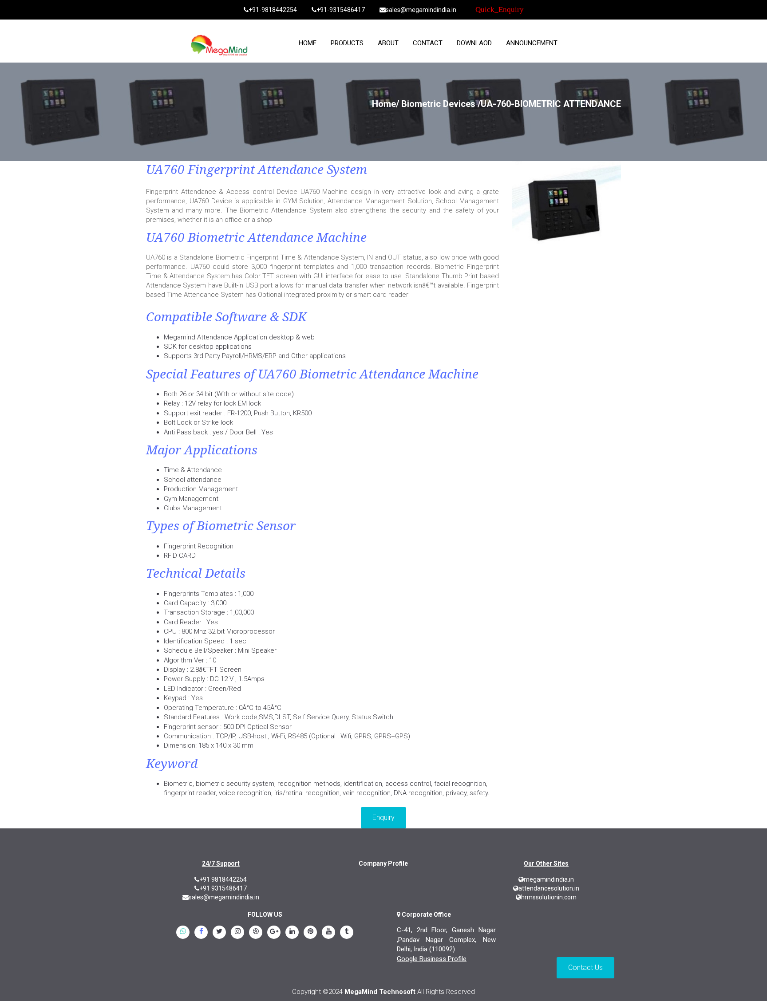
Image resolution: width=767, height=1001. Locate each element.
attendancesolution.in (548, 888)
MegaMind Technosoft (379, 992)
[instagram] (237, 933)
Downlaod (474, 43)
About (388, 43)
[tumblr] (346, 933)
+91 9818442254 (223, 879)
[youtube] (328, 933)
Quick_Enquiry (499, 9)
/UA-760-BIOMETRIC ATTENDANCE (549, 104)
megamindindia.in (549, 879)
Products (347, 43)
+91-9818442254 (273, 9)
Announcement (531, 43)
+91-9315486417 (340, 9)
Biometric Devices (438, 104)
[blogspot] (255, 933)
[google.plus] (274, 933)
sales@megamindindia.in (421, 9)
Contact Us (585, 967)
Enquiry (383, 817)
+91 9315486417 (223, 888)
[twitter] (219, 933)
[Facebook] (201, 933)
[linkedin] (292, 933)
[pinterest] (310, 933)
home (307, 43)
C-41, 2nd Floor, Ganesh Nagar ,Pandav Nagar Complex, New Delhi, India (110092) (446, 939)
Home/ (385, 104)
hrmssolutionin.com (549, 897)
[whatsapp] (183, 933)
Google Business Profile (432, 959)
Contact (428, 43)
